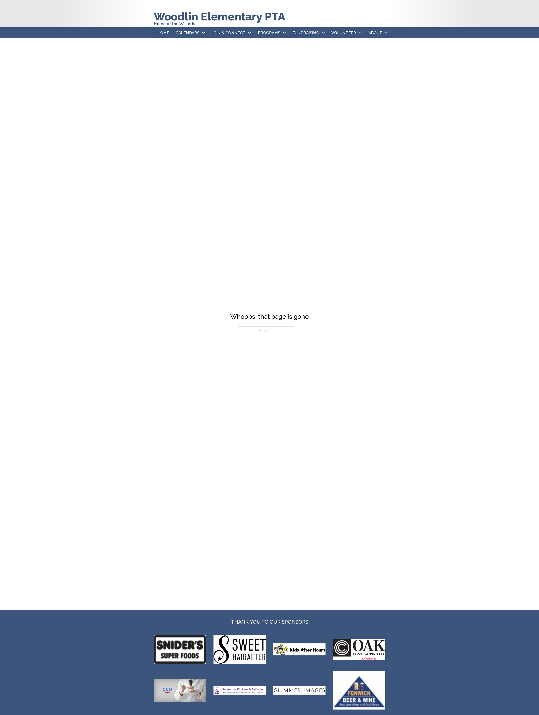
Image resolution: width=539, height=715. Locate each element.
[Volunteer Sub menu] (360, 33)
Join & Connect (228, 33)
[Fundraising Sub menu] (323, 33)
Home (163, 33)
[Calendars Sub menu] (203, 33)
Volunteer (343, 33)
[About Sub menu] (386, 33)
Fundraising (305, 33)
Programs (269, 33)
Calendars (187, 33)
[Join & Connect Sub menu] (249, 33)
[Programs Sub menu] (284, 33)
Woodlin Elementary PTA (219, 16)
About (375, 33)
